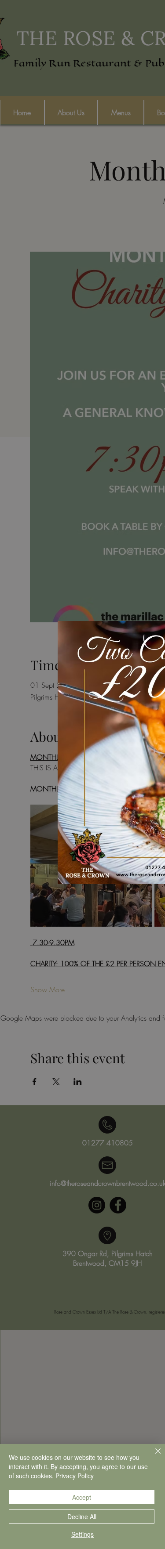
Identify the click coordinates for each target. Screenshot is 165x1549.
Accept (81, 1497)
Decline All (81, 1516)
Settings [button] (82, 1534)
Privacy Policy (74, 1475)
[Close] (152, 1456)
